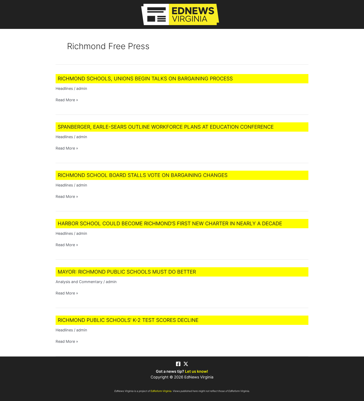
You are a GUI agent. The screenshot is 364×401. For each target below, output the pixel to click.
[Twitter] (185, 363)
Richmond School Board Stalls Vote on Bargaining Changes (143, 175)
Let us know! (196, 371)
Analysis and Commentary (79, 281)
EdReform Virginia (161, 391)
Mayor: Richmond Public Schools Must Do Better (127, 272)
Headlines (64, 88)
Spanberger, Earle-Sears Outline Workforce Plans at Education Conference (166, 127)
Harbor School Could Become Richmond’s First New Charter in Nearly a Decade (170, 223)
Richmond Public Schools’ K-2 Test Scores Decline (128, 320)
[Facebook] (178, 363)
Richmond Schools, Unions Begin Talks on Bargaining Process (145, 79)
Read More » (67, 100)
